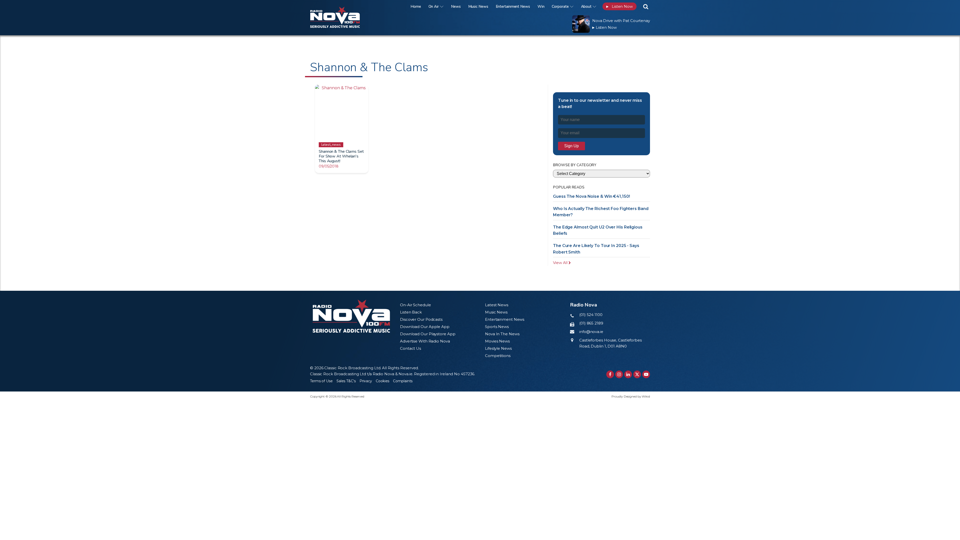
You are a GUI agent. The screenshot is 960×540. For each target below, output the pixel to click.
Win (541, 6)
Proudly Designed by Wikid (631, 396)
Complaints (402, 381)
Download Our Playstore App (427, 334)
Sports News (497, 326)
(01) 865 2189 (591, 323)
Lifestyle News (498, 348)
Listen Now (619, 6)
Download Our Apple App (425, 326)
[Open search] (646, 7)
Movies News (497, 341)
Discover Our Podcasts (421, 319)
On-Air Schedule (415, 304)
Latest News (496, 304)
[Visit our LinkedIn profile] (628, 374)
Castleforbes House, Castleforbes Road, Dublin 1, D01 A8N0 (610, 343)
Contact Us (410, 348)
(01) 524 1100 (590, 314)
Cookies (382, 381)
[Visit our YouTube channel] (646, 374)
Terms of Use (321, 381)
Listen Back (411, 312)
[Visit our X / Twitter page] (637, 374)
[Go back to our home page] (351, 316)
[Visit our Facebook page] (610, 374)
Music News (478, 6)
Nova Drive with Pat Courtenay (621, 20)
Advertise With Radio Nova (425, 341)
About (586, 6)
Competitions (497, 355)
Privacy (366, 381)
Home (415, 6)
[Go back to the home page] (341, 6)
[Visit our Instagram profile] (619, 374)
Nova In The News (502, 334)
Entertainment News (513, 6)
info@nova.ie (591, 331)
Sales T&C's (346, 381)
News (456, 6)
